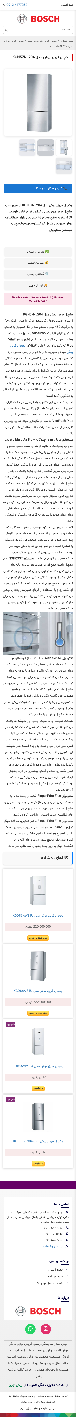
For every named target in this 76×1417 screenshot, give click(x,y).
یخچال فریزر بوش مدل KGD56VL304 (38, 1141)
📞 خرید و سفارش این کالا (51, 188)
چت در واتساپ (53, 1246)
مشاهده (38, 1088)
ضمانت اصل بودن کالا (49, 1283)
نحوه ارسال (55, 1270)
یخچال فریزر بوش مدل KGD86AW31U (38, 916)
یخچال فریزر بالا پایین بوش (41, 41)
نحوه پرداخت (54, 1276)
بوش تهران (67, 41)
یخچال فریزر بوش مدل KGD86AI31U (38, 991)
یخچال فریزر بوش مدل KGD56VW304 (38, 1066)
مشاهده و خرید (38, 938)
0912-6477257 (16, 5)
